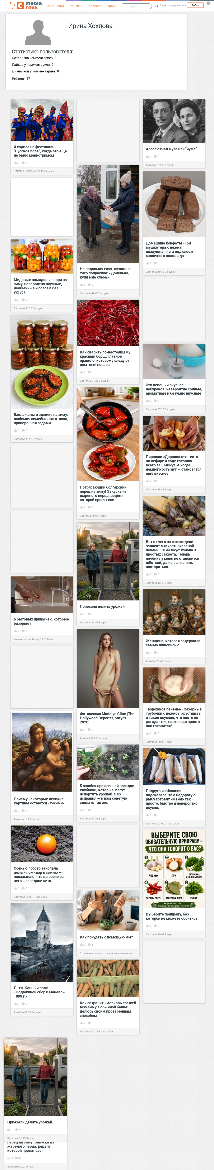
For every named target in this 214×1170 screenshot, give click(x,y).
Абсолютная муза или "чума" (171, 149)
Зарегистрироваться (173, 5)
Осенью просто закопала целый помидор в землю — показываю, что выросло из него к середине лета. (39, 874)
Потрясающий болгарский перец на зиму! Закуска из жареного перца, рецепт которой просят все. (103, 493)
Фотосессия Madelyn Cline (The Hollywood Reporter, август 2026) (107, 718)
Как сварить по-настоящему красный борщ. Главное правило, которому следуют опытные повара (105, 358)
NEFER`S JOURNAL (25, 171)
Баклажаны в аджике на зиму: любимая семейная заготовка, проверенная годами (41, 418)
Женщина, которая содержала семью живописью (173, 643)
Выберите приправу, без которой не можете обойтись (171, 916)
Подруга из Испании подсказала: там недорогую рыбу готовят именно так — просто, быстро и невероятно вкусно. (171, 799)
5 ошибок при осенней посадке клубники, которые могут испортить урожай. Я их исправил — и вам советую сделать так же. (107, 794)
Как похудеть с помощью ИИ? (106, 937)
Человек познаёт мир (26, 639)
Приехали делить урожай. (103, 606)
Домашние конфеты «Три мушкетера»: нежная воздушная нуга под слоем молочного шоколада (169, 249)
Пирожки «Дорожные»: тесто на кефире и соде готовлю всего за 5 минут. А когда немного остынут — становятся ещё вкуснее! (173, 465)
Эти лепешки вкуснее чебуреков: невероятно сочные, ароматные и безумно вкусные (174, 389)
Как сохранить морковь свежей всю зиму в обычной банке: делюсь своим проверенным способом (108, 1009)
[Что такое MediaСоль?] (208, 3)
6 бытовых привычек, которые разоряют (41, 621)
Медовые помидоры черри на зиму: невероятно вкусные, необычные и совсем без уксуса (40, 285)
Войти (195, 5)
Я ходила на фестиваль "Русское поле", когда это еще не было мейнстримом (40, 151)
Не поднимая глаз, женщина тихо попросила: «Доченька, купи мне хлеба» (105, 273)
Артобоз (151, 165)
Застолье (85, 293)
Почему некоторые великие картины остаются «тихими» (39, 801)
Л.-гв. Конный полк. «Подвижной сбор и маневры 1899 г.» (40, 992)
